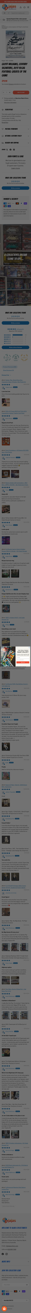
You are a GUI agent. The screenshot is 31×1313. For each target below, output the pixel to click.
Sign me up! (23, 662)
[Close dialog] (29, 647)
